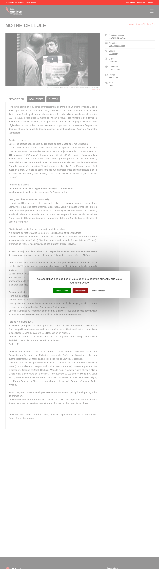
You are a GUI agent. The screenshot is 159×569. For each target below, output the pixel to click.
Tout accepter (62, 290)
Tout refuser (80, 290)
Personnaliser (98, 290)
